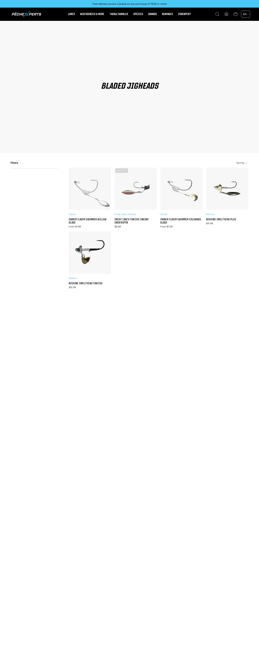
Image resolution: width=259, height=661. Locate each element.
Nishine (210, 214)
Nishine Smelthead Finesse (86, 283)
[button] (217, 14)
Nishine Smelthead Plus (221, 219)
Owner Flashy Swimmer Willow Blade (87, 221)
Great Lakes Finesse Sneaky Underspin (132, 221)
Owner (72, 214)
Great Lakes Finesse (125, 214)
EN (244, 14)
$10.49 (72, 287)
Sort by (240, 162)
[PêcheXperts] (26, 14)
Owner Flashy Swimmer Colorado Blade (180, 221)
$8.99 (118, 227)
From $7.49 (75, 227)
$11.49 (209, 223)
